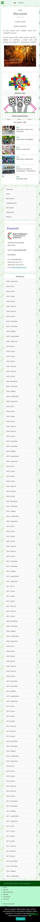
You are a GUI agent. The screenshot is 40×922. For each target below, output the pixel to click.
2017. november (12, 806)
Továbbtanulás (11, 203)
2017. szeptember (12, 816)
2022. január (10, 556)
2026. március (11, 306)
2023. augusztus (12, 461)
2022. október (11, 511)
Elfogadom (20, 919)
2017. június (10, 831)
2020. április (10, 661)
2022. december (12, 501)
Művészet (9, 189)
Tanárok (6, 899)
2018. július (10, 766)
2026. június (10, 291)
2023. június (10, 471)
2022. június (10, 531)
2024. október (11, 391)
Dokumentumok (9, 904)
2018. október (11, 751)
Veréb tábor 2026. (21, 179)
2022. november (12, 506)
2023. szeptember (12, 456)
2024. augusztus (12, 401)
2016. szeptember (12, 876)
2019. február (11, 731)
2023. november (12, 446)
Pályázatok (10, 212)
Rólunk (5, 890)
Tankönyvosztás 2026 (23, 149)
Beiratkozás (10, 198)
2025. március (11, 366)
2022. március (11, 546)
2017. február (11, 851)
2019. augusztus (12, 701)
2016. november (12, 866)
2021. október (11, 571)
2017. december (12, 801)
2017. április (10, 841)
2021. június (10, 591)
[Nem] (33, 914)
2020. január (10, 676)
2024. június (10, 411)
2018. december (12, 741)
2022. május (10, 536)
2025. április (10, 361)
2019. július (10, 706)
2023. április (10, 481)
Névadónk (6, 897)
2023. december (12, 441)
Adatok (5, 894)
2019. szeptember (12, 696)
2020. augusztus (12, 641)
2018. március (11, 786)
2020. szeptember (12, 636)
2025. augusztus (12, 341)
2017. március (11, 846)
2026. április (10, 301)
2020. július (10, 646)
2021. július (10, 586)
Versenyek (9, 208)
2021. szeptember (12, 576)
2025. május (10, 356)
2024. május (10, 416)
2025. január (10, 376)
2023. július (10, 466)
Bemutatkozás (8, 892)
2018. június (10, 771)
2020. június (10, 651)
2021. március (11, 606)
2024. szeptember (12, 396)
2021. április (10, 601)
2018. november (12, 746)
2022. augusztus (12, 521)
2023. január (10, 496)
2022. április (10, 541)
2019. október (11, 691)
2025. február (11, 371)
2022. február (11, 551)
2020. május (10, 656)
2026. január (10, 316)
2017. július (10, 826)
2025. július (10, 346)
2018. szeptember (12, 756)
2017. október (11, 811)
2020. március (11, 666)
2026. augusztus (12, 281)
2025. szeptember (12, 336)
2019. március (11, 726)
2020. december (12, 621)
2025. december (12, 321)
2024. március (11, 426)
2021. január (10, 616)
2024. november (12, 386)
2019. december (12, 681)
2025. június (10, 351)
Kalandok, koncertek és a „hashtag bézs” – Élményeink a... (26, 170)
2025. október (11, 331)
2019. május (10, 716)
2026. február (11, 311)
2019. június (10, 711)
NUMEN (33, 883)
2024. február (11, 431)
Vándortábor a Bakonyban (24, 159)
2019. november (12, 686)
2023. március (11, 486)
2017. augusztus (12, 821)
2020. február (11, 671)
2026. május (10, 296)
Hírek (20, 10)
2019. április (10, 721)
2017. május (10, 836)
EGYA (8, 194)
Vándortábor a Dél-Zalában (24, 139)
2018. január (10, 796)
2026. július (10, 286)
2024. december (12, 381)
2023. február (11, 491)
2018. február (11, 791)
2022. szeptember (12, 516)
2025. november (12, 326)
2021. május (10, 596)
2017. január (10, 856)
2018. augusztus (12, 761)
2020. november (12, 626)
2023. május (10, 476)
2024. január (10, 436)
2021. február (11, 611)
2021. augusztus (12, 581)
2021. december (12, 561)
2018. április (10, 781)
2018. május (10, 776)
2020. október (11, 631)
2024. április (10, 421)
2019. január (10, 736)
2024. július (10, 406)
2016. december (12, 861)
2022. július (10, 526)
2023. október (11, 451)
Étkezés (9, 217)
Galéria (5, 906)
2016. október (11, 871)
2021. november (12, 566)
